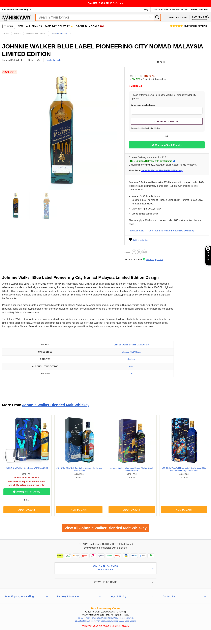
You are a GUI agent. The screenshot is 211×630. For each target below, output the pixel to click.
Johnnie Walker (59, 33)
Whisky (17, 33)
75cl (131, 373)
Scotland (131, 359)
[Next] (115, 130)
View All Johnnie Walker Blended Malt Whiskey (105, 528)
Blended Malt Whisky (36, 33)
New (21, 26)
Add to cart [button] (26, 510)
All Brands (34, 26)
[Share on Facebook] (134, 252)
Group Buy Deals (87, 26)
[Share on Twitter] (139, 252)
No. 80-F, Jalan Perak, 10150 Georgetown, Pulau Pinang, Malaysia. (106, 618)
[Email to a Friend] (144, 252)
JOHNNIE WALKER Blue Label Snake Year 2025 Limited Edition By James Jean (184, 469)
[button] (8, 26)
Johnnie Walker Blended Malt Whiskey (162, 170)
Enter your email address (143, 105)
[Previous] (7, 130)
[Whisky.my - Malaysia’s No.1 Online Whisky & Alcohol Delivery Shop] (16, 17)
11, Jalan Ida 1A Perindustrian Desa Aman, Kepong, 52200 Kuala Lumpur (105, 621)
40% (131, 366)
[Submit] (157, 17)
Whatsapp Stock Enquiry (168, 145)
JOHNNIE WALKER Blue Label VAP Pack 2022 (27, 468)
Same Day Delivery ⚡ (58, 26)
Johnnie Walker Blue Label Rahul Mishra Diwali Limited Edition (131, 469)
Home (6, 33)
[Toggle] (153, 582)
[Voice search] (150, 17)
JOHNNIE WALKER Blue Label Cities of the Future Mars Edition (79, 469)
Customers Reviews (195, 26)
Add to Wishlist (140, 240)
